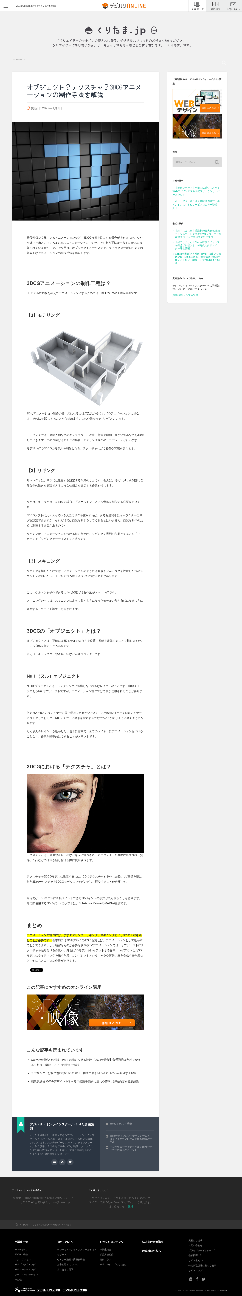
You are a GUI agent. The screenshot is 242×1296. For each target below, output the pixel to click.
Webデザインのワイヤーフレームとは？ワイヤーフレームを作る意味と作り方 (131, 1138)
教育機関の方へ (151, 1250)
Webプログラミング (25, 1264)
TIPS (112, 1123)
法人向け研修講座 (153, 1241)
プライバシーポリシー (200, 1250)
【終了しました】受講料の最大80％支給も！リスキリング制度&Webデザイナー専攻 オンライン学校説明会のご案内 (198, 233)
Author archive (54, 1162)
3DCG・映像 (21, 1254)
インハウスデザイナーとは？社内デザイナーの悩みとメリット (131, 1148)
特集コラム (105, 1259)
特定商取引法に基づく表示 (202, 1265)
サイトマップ (195, 1270)
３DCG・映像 (124, 1123)
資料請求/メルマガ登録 (185, 295)
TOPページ (19, 59)
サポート (61, 1254)
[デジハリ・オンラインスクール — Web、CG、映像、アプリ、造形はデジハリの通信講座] (121, 30)
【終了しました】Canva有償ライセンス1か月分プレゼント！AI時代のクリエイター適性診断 (198, 245)
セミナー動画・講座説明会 (71, 1259)
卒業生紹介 (105, 1249)
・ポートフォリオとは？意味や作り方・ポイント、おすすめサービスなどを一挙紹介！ (196, 205)
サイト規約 (194, 1260)
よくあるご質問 (65, 1269)
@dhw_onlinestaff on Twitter (70, 1162)
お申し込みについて (67, 1264)
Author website (62, 1162)
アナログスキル (23, 1259)
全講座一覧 (21, 1241)
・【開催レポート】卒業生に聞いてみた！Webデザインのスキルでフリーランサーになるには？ (196, 191)
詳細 (130, 1206)
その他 (18, 1279)
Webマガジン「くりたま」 (113, 1264)
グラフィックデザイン (26, 1274)
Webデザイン (22, 1249)
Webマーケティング (25, 1269)
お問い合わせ (195, 1245)
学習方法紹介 (107, 1254)
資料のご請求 (195, 1240)
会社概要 (193, 1255)
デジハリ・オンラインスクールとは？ (76, 1249)
